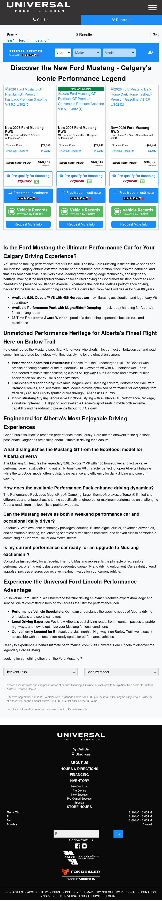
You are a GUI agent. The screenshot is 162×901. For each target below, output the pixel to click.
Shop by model (97, 671)
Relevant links (16, 671)
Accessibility (38, 892)
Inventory (79, 781)
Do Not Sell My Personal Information (126, 892)
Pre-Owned (79, 790)
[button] (28, 178)
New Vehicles (79, 786)
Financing (79, 774)
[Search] (118, 834)
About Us (79, 763)
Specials (79, 802)
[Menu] (152, 8)
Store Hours (79, 807)
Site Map (87, 892)
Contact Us (14, 892)
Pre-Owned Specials (79, 798)
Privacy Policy (64, 892)
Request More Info (28, 224)
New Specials (79, 794)
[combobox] (63, 52)
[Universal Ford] (38, 6)
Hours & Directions (79, 769)
